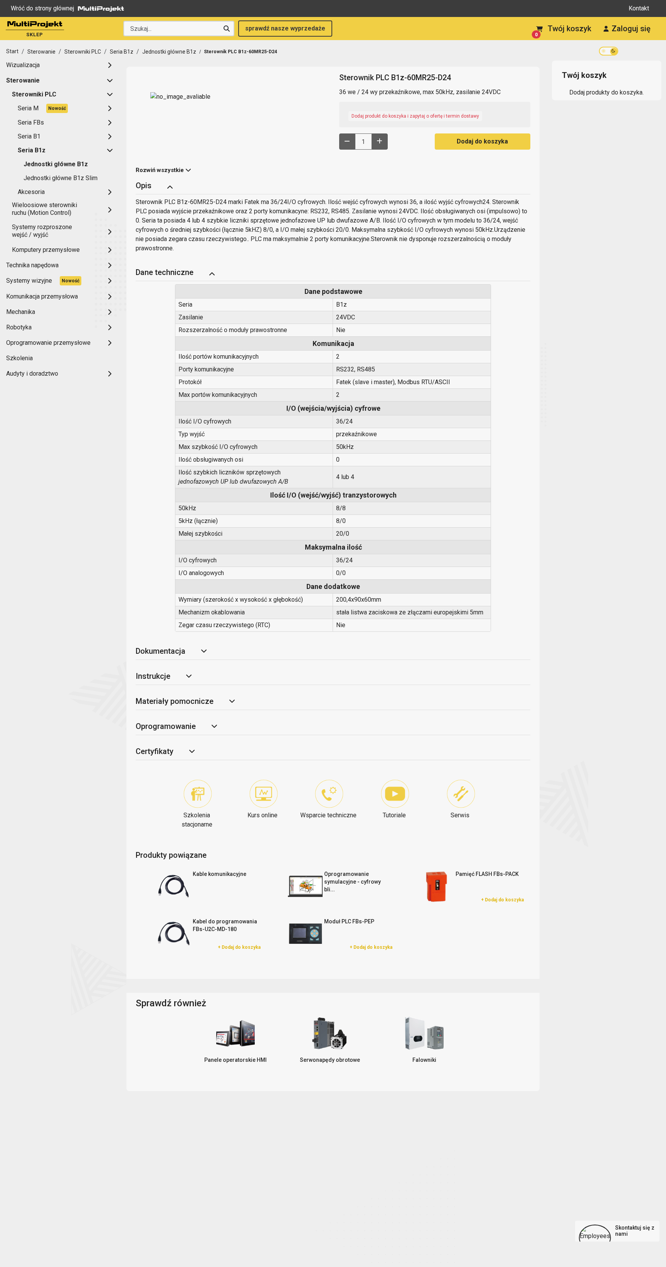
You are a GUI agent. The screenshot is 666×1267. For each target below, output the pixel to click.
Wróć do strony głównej (42, 8)
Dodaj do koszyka (482, 141)
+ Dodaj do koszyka (502, 900)
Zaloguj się (631, 28)
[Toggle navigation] (169, 186)
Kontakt (639, 8)
